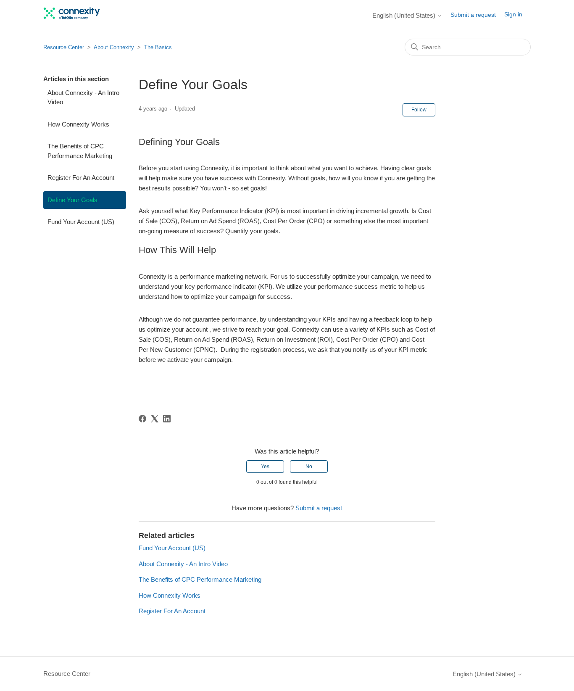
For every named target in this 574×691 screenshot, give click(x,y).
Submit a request (473, 14)
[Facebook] (142, 418)
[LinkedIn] (167, 418)
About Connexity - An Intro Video (83, 97)
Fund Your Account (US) (80, 221)
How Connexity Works (78, 124)
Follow (419, 110)
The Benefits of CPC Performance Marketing (79, 150)
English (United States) (404, 15)
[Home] (72, 19)
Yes (265, 466)
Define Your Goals (72, 199)
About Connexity (114, 47)
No (308, 466)
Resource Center (63, 47)
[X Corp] (154, 418)
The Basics (158, 47)
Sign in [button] (513, 14)
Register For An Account (80, 177)
